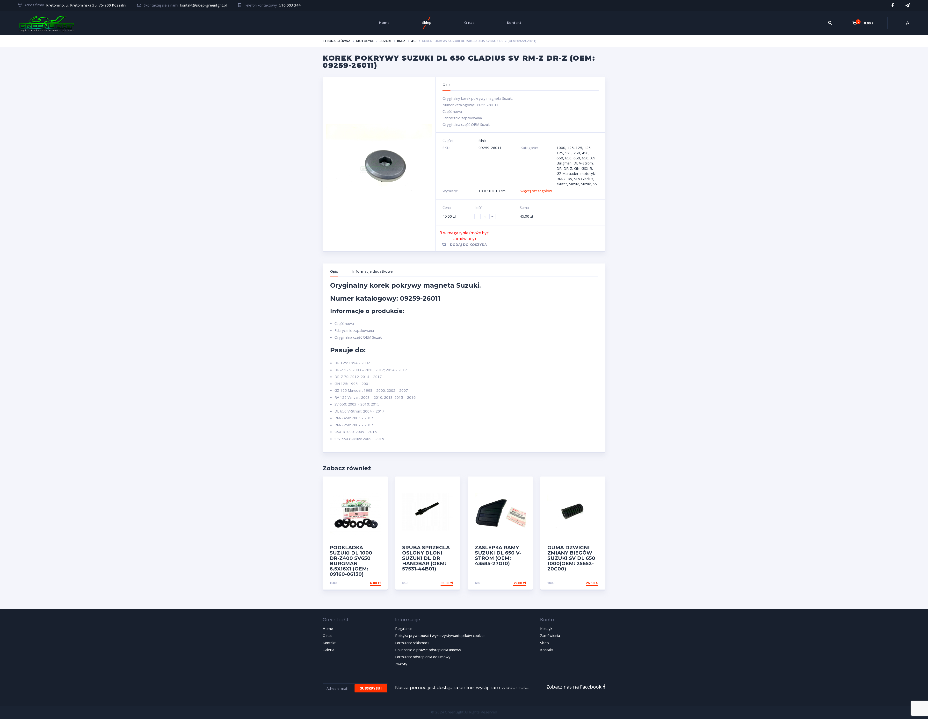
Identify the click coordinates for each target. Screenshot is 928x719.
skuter (562, 183)
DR (559, 168)
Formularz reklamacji (412, 642)
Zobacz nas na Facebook (574, 686)
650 (560, 158)
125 (570, 147)
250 (576, 152)
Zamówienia (550, 635)
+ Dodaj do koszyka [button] (362, 583)
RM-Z (401, 41)
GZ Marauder (568, 173)
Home (328, 628)
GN (577, 168)
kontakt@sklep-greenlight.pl (203, 5)
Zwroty (401, 664)
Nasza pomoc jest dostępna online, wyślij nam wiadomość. (462, 687)
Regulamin (403, 628)
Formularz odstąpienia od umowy (422, 656)
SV (595, 183)
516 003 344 (290, 5)
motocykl (365, 41)
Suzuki (385, 41)
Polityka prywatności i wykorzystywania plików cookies (440, 635)
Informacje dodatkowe (372, 271)
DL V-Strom (583, 163)
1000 (561, 147)
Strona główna (336, 41)
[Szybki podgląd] (379, 484)
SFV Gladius (583, 178)
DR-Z (568, 168)
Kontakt (329, 642)
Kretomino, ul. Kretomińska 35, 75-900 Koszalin (86, 5)
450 (413, 41)
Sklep (544, 642)
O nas (327, 635)
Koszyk (546, 628)
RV (570, 178)
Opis (334, 271)
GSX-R (586, 168)
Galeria (328, 649)
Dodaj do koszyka (468, 244)
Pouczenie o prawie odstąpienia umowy (428, 649)
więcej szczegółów (536, 190)
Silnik (482, 140)
